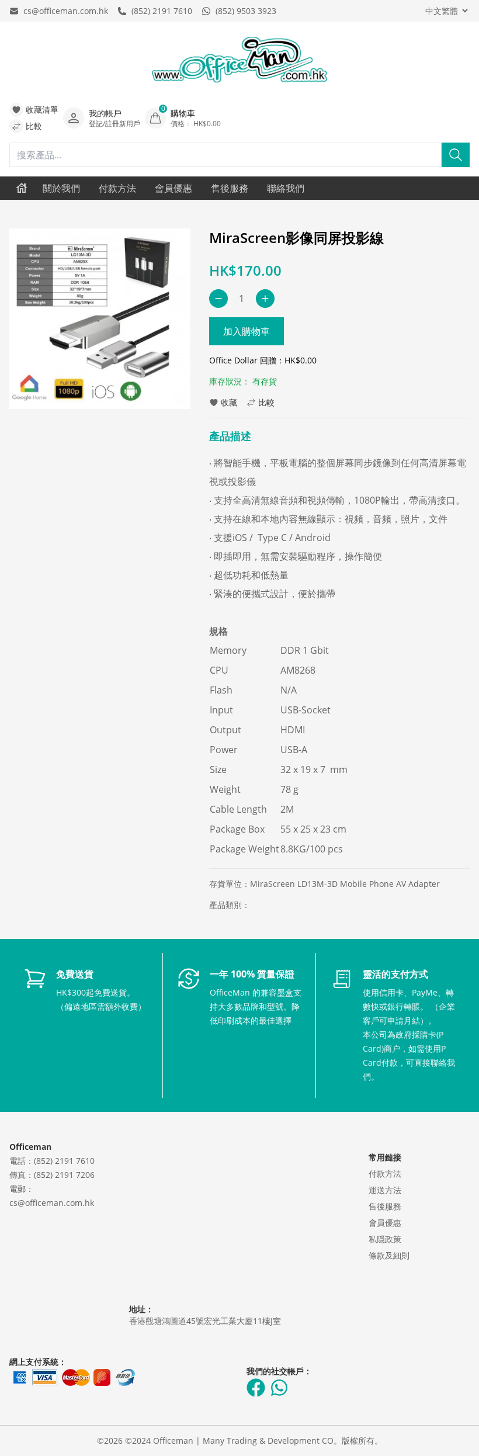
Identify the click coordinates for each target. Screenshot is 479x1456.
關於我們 (61, 188)
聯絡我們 (285, 188)
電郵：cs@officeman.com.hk (51, 1195)
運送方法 (385, 1189)
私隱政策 (385, 1238)
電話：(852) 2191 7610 (52, 1160)
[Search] (456, 155)
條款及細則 (389, 1255)
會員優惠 (173, 188)
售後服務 (229, 188)
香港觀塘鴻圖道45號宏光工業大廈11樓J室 (205, 1320)
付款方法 (117, 188)
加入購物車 (246, 331)
